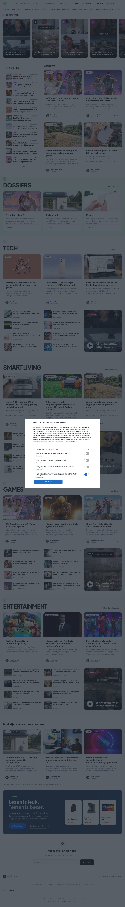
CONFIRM (48, 482)
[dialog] (62, 453)
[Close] (96, 423)
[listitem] (62, 449)
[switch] (86, 453)
